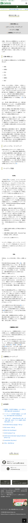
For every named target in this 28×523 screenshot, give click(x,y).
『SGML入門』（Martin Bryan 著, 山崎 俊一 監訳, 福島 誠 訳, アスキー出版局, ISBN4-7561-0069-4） (15, 420)
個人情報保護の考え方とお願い (16, 509)
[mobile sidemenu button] (14, 6)
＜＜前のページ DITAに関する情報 (5, 482)
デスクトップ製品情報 (14, 489)
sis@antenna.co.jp (15, 469)
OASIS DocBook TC (9, 433)
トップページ (4, 9)
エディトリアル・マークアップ (14, 26)
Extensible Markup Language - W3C (12, 424)
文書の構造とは (14, 24)
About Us (8, 496)
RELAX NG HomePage (9, 430)
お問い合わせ (21, 494)
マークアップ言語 (14, 29)
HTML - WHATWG (8, 443)
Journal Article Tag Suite (9, 440)
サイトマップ (24, 0)
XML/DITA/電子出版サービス (15, 9)
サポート (3, 494)
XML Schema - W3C (9, 427)
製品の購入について (11, 494)
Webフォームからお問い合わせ (15, 463)
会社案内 (3, 496)
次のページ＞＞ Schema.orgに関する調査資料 (20, 482)
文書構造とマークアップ (14, 32)
